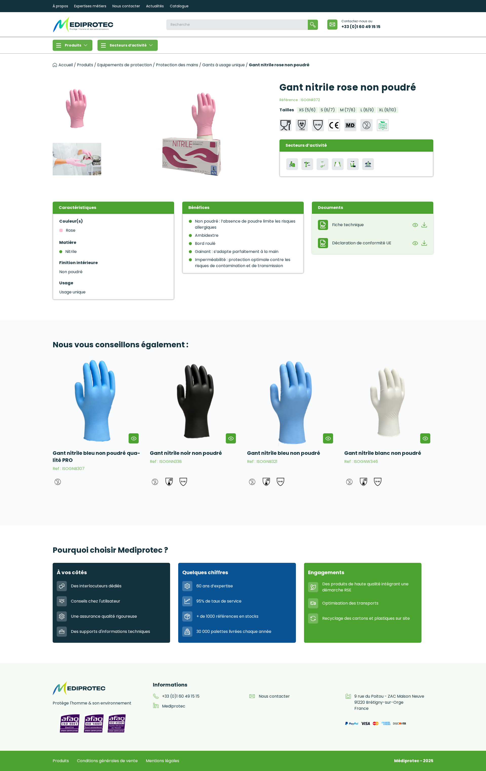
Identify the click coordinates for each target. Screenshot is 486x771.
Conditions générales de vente (107, 761)
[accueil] (55, 65)
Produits (73, 45)
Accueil (65, 65)
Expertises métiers (90, 6)
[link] (97, 422)
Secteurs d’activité (128, 45)
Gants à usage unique (223, 65)
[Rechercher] (313, 25)
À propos (60, 6)
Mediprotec (173, 706)
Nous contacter (126, 6)
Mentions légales (162, 761)
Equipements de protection (124, 65)
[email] (332, 24)
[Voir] (415, 225)
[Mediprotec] (83, 24)
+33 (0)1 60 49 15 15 (360, 27)
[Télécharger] (424, 225)
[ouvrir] (134, 438)
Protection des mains (177, 65)
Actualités (155, 6)
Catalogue (179, 6)
